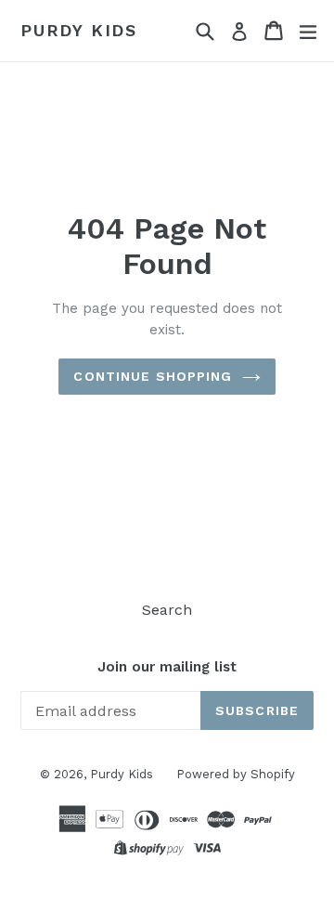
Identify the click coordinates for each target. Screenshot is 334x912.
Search (167, 610)
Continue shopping (152, 376)
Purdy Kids (78, 30)
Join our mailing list (167, 666)
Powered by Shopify (235, 774)
